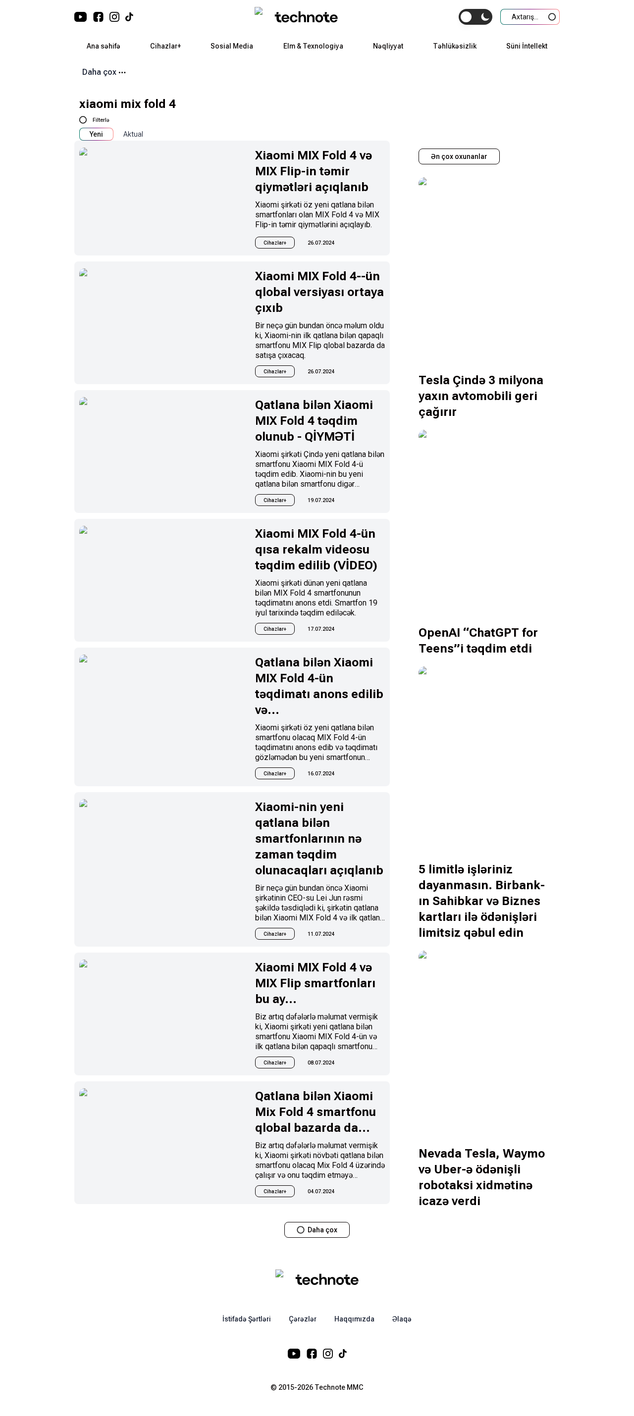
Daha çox (99, 72)
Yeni (96, 134)
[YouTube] (80, 17)
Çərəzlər (303, 1319)
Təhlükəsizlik (454, 46)
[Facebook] (98, 17)
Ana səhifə (103, 46)
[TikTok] (129, 16)
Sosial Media (232, 46)
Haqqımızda (354, 1319)
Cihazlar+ (165, 46)
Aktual (133, 134)
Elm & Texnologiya (313, 46)
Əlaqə (402, 1319)
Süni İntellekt (526, 46)
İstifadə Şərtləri (246, 1319)
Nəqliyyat (388, 46)
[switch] (475, 17)
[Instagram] (114, 17)
